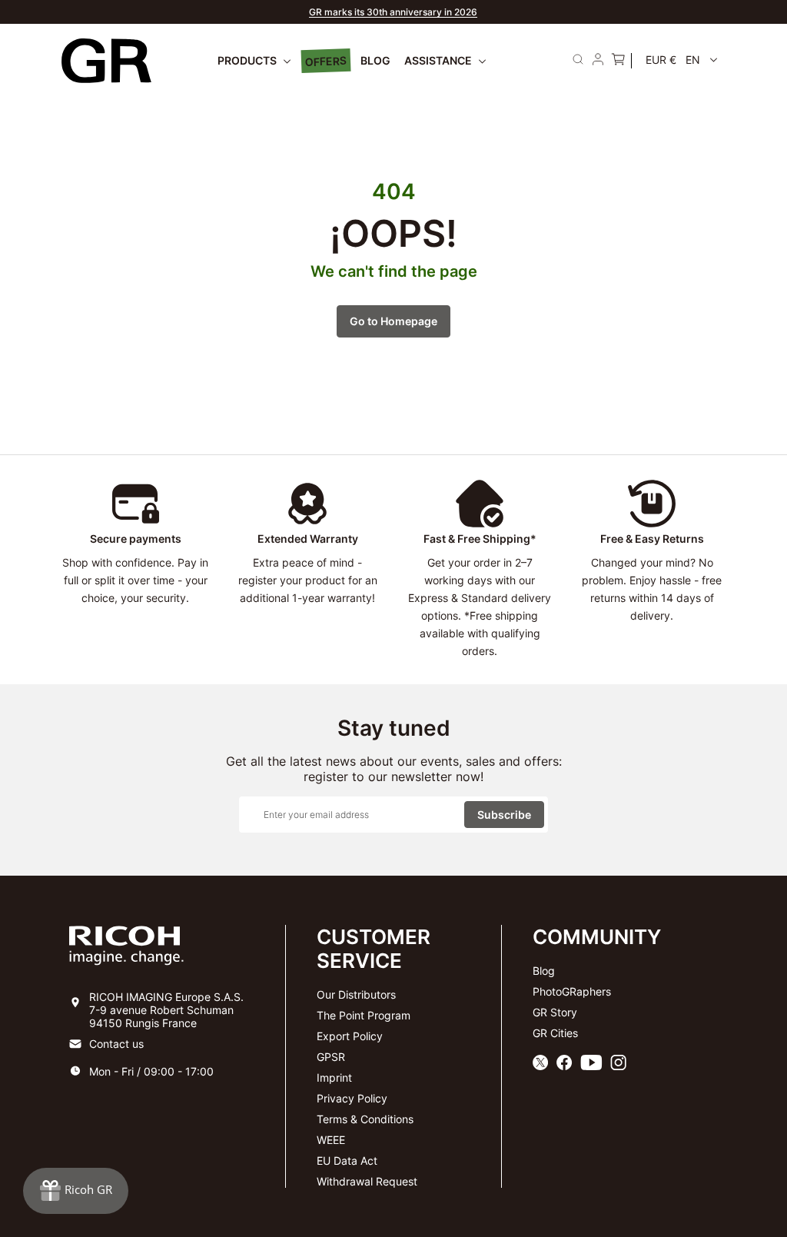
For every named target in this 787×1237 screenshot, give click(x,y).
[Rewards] (75, 1191)
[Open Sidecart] (618, 60)
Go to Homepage (393, 321)
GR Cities (555, 1032)
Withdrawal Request (367, 1181)
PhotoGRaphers (572, 991)
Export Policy (350, 1035)
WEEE (331, 1139)
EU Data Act (347, 1160)
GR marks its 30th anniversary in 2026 (393, 12)
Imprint (334, 1077)
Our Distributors (356, 994)
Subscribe (504, 814)
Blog (544, 970)
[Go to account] (598, 60)
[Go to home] (106, 60)
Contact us (116, 1043)
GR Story (555, 1012)
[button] (682, 59)
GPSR (331, 1056)
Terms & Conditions (365, 1119)
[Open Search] (578, 59)
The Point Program (363, 1015)
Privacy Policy (352, 1098)
